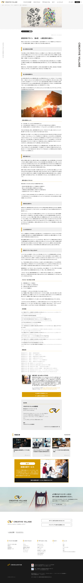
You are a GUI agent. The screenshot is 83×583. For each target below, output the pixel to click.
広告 (63, 548)
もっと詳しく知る (59, 504)
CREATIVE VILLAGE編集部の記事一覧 (52, 426)
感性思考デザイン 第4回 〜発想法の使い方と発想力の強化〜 (33, 356)
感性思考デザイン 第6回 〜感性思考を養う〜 (30, 353)
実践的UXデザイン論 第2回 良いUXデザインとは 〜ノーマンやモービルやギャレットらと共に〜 (40, 370)
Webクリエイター (40, 544)
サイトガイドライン (19, 532)
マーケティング (25, 550)
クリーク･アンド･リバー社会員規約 (60, 573)
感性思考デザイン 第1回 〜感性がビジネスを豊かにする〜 (33, 361)
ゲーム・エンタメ (65, 547)
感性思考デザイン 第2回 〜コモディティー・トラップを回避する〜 (34, 359)
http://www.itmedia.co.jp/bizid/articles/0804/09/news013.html (35, 337)
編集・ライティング (26, 548)
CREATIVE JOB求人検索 (12, 544)
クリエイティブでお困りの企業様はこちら (57, 524)
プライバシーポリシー (49, 573)
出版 (63, 550)
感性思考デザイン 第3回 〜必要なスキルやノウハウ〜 (32, 358)
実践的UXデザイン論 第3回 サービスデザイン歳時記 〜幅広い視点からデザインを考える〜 (39, 368)
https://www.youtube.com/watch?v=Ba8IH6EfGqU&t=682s (34, 317)
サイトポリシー (42, 574)
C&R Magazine (40, 554)
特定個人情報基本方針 (35, 574)
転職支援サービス (11, 548)
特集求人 (9, 545)
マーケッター (39, 548)
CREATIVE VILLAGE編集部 (30, 406)
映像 (63, 545)
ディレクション (25, 551)
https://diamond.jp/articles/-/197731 (29, 324)
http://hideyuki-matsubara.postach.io (48, 389)
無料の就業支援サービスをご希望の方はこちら (41, 480)
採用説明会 (10, 547)
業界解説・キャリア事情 (41, 550)
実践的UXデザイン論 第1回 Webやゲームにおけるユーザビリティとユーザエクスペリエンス (39, 371)
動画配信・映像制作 (26, 547)
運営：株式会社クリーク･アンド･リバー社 (37, 573)
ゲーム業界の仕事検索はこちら (41, 395)
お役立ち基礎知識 (40, 553)
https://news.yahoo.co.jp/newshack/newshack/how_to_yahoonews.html (36, 320)
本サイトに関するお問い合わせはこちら (56, 520)
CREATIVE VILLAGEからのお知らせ (69, 551)
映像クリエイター (40, 547)
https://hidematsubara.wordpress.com (51, 387)
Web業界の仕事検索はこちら (41, 393)
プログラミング (25, 545)
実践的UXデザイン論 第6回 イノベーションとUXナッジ (32, 363)
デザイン (24, 544)
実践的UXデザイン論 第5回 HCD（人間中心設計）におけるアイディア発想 (35, 364)
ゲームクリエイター (40, 545)
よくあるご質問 (11, 532)
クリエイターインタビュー (41, 551)
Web (63, 544)
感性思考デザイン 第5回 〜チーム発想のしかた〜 (31, 354)
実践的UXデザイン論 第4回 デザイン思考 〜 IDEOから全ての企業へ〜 (35, 366)
